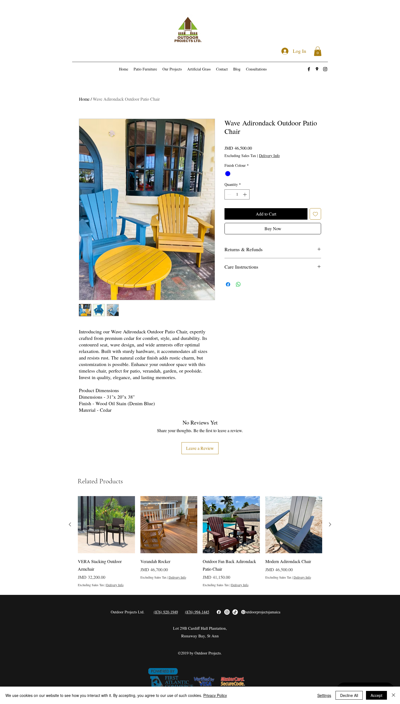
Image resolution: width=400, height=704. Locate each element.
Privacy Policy (215, 695)
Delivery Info (269, 155)
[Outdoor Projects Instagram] (227, 612)
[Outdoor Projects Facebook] (218, 612)
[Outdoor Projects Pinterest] (243, 612)
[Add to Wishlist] (315, 214)
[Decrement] (228, 194)
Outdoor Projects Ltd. (127, 611)
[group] (200, 541)
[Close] (393, 695)
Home (84, 99)
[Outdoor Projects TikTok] (235, 612)
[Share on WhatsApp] (238, 284)
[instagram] (325, 69)
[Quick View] (106, 524)
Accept (376, 695)
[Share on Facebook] (228, 284)
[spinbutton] (237, 194)
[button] (318, 51)
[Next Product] (330, 524)
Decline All (349, 695)
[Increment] (245, 194)
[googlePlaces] (317, 69)
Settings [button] (324, 695)
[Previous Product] (70, 524)
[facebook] (309, 69)
